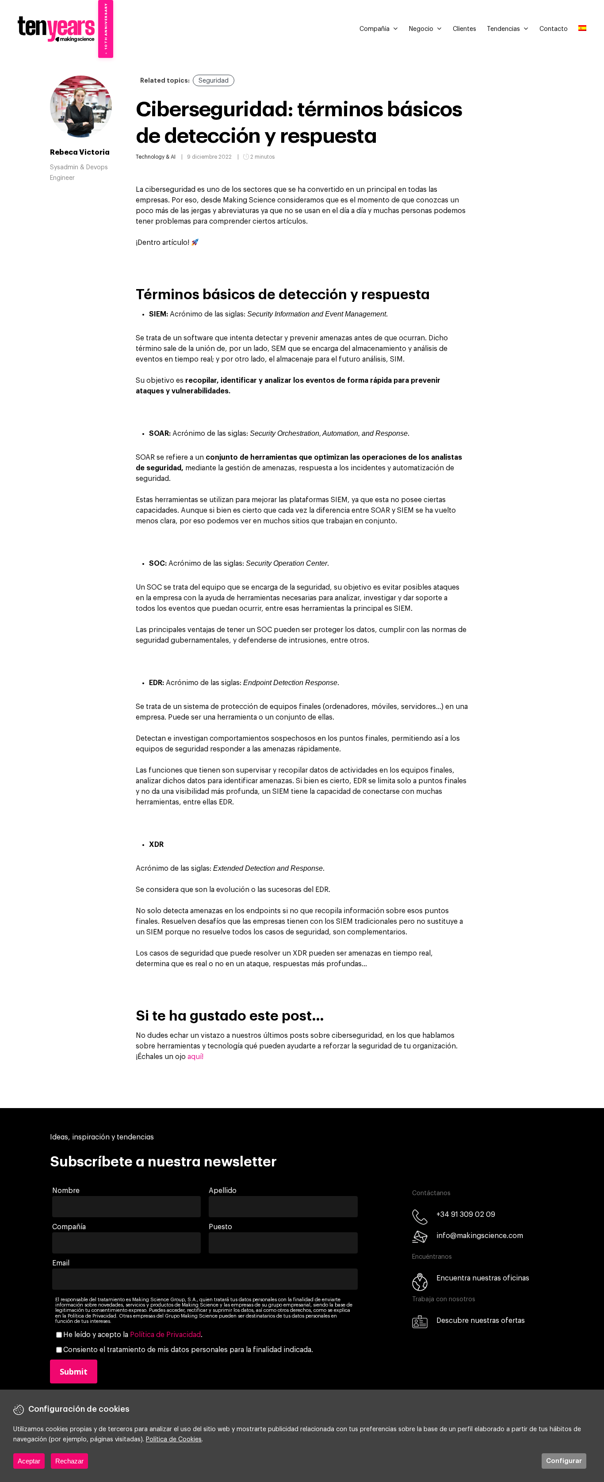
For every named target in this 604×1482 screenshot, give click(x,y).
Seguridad (214, 81)
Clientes (464, 29)
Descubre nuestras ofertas (480, 1320)
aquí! (196, 1056)
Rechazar (69, 1461)
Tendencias (503, 29)
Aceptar (29, 1461)
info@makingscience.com (479, 1235)
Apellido (223, 1190)
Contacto (553, 29)
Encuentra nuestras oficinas (482, 1278)
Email (60, 1263)
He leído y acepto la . (133, 1334)
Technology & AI (156, 157)
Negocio (421, 29)
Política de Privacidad (165, 1334)
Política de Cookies (174, 1439)
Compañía (374, 29)
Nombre (66, 1190)
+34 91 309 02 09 (465, 1214)
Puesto (220, 1227)
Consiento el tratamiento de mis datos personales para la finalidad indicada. (188, 1349)
